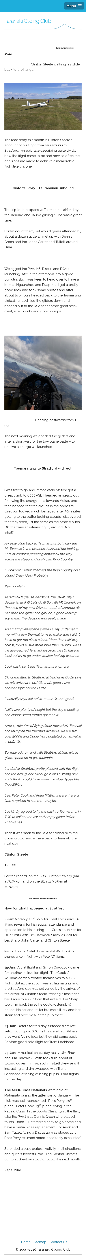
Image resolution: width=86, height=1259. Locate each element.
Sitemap (40, 1242)
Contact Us (58, 1242)
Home (25, 1242)
